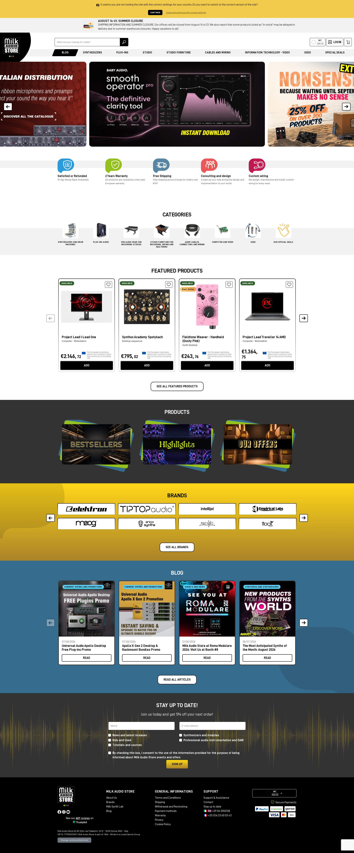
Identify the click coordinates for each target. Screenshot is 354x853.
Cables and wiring (218, 52)
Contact (208, 802)
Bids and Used (121, 740)
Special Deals (335, 52)
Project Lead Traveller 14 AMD (264, 337)
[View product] (86, 306)
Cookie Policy (163, 824)
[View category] (70, 231)
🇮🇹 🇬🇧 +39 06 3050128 (217, 811)
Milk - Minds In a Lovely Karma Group (122, 834)
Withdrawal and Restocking (171, 806)
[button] (346, 104)
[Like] (108, 284)
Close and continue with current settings (186, 12)
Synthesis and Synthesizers (262, 587)
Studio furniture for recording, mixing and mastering (161, 244)
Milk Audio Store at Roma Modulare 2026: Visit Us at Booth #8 (207, 647)
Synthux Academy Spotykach (142, 337)
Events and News (195, 587)
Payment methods (166, 811)
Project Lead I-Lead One (79, 337)
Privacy (159, 819)
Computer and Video (222, 242)
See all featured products (177, 386)
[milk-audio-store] (11, 47)
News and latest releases (129, 735)
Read (86, 657)
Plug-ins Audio (101, 242)
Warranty (160, 815)
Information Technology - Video (267, 52)
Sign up (177, 764)
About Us (111, 797)
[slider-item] (177, 104)
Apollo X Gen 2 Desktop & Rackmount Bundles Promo (141, 647)
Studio (147, 52)
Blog (65, 52)
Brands (110, 802)
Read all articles (177, 679)
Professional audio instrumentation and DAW (213, 740)
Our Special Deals (283, 242)
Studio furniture (178, 52)
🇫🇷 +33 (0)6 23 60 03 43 (218, 815)
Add (86, 365)
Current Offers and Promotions (83, 587)
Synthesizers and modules (201, 735)
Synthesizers (92, 52)
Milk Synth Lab (114, 806)
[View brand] (86, 509)
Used (307, 52)
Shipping (160, 802)
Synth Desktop (189, 345)
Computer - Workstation (74, 341)
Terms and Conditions (168, 797)
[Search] (124, 42)
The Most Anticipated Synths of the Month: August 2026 (265, 647)
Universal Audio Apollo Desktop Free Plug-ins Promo (84, 647)
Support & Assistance (216, 797)
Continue (155, 12)
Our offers (258, 444)
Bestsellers (96, 444)
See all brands (177, 547)
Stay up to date (212, 806)
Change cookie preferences (74, 840)
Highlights (177, 444)
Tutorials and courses (127, 745)
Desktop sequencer (132, 341)
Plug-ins (122, 52)
